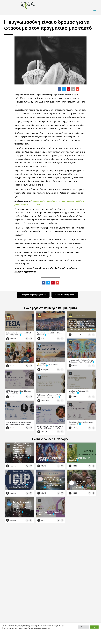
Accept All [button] (94, 627)
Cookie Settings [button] (83, 627)
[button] (59, 89)
